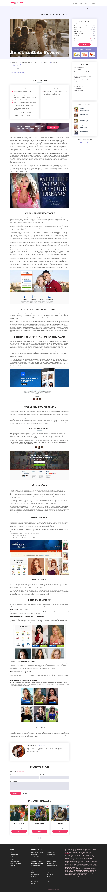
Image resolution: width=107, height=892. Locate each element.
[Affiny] (76, 121)
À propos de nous (14, 854)
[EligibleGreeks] (76, 109)
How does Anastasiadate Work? (81, 71)
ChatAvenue (33, 872)
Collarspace (49, 868)
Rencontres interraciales (52, 859)
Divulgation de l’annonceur (16, 859)
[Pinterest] (20, 65)
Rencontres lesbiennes (52, 865)
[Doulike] (76, 126)
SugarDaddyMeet (35, 881)
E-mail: (42, 775)
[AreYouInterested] (76, 132)
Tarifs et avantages (78, 86)
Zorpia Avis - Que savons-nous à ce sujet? (84, 116)
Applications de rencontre (37, 852)
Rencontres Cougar (35, 865)
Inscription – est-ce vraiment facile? (82, 74)
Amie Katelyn (31, 746)
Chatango (33, 883)
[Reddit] (81, 142)
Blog (86, 3)
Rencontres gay (34, 854)
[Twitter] (17, 65)
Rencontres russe (51, 852)
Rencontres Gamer (51, 856)
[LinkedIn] (14, 65)
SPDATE (48, 876)
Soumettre (15, 793)
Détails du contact (14, 856)
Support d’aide (77, 88)
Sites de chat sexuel (51, 861)
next (41, 838)
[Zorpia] (76, 115)
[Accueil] (16, 3)
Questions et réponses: (79, 90)
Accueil (75, 3)
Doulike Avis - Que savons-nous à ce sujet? (84, 127)
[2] (19, 771)
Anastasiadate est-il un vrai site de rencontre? (84, 95)
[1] (17, 771)
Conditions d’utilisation (15, 863)
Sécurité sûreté (77, 84)
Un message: (13, 781)
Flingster (49, 872)
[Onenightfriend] (77, 54)
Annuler (24, 793)
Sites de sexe (34, 859)
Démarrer (52, 127)
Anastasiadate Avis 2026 (79, 67)
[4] (22, 771)
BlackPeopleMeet (35, 874)
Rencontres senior (35, 868)
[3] (20, 771)
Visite (84, 44)
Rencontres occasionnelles (37, 863)
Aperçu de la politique (15, 861)
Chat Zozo (49, 881)
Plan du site (12, 865)
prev (37, 838)
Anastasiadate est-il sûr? (79, 92)
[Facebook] (11, 65)
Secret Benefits (50, 874)
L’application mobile (78, 82)
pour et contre (77, 69)
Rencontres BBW (50, 863)
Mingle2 (32, 870)
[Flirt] (84, 54)
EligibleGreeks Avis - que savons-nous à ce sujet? (84, 110)
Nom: (11, 775)
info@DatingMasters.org (71, 853)
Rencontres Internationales (17, 72)
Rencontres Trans (51, 854)
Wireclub (49, 879)
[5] (23, 771)
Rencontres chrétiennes (36, 861)
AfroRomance (34, 879)
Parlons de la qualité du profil (81, 79)
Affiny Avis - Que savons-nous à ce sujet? (84, 122)
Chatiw (48, 870)
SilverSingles (34, 876)
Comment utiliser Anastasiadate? (81, 97)
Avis (81, 3)
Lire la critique (19, 828)
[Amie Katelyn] (18, 751)
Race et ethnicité (14, 69)
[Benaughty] (92, 54)
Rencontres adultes (35, 856)
